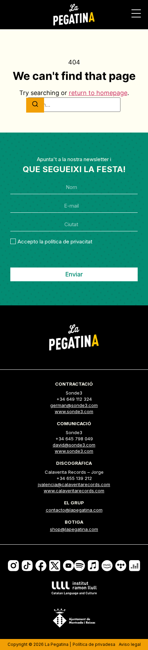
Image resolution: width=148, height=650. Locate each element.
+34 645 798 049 (74, 438)
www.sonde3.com (74, 411)
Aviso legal (130, 644)
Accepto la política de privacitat (55, 241)
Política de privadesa (94, 644)
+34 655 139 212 (74, 478)
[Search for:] (74, 104)
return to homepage (98, 92)
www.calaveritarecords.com (74, 490)
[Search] (35, 105)
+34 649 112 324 (74, 399)
